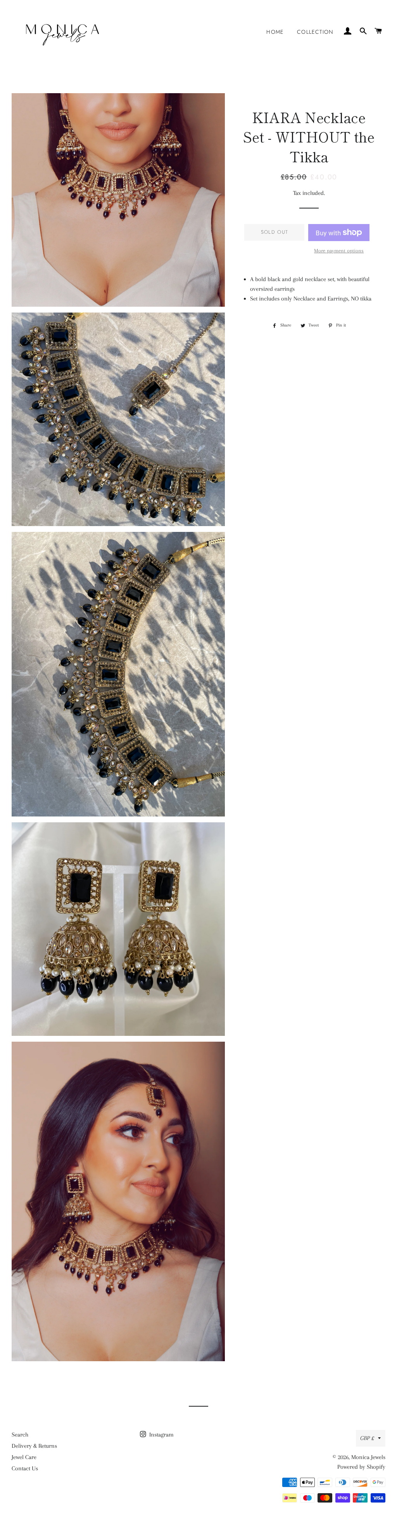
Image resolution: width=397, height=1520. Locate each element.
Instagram (161, 1434)
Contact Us (25, 1468)
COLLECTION (315, 32)
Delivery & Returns (34, 1445)
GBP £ (367, 1438)
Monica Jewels (368, 1457)
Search (20, 1434)
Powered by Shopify (361, 1466)
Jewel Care (24, 1457)
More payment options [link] (339, 251)
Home (275, 32)
